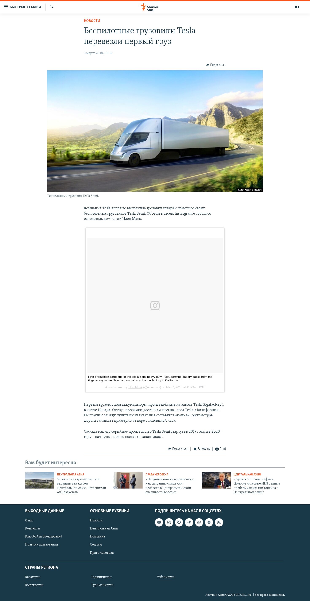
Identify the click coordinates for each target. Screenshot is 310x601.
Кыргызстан (34, 585)
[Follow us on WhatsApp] (199, 522)
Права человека (157, 474)
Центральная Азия (70, 474)
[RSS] (219, 522)
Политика (97, 536)
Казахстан (32, 577)
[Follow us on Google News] (209, 522)
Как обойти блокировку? (43, 536)
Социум (96, 544)
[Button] (216, 65)
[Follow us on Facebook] (179, 522)
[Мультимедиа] (297, 7)
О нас (29, 520)
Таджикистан (101, 577)
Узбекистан (165, 577)
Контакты (32, 528)
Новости (92, 21)
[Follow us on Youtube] (159, 522)
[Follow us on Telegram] (189, 522)
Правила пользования (41, 544)
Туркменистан (102, 585)
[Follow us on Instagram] (169, 522)
